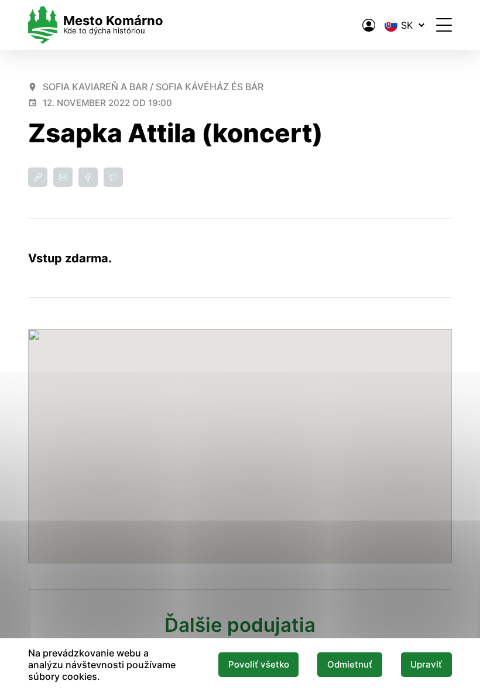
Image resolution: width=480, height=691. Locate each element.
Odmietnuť (349, 664)
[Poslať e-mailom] (63, 177)
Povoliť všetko (258, 664)
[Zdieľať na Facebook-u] (88, 177)
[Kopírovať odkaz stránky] (37, 177)
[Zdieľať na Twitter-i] (113, 177)
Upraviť (426, 664)
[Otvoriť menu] (444, 25)
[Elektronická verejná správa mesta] (368, 25)
